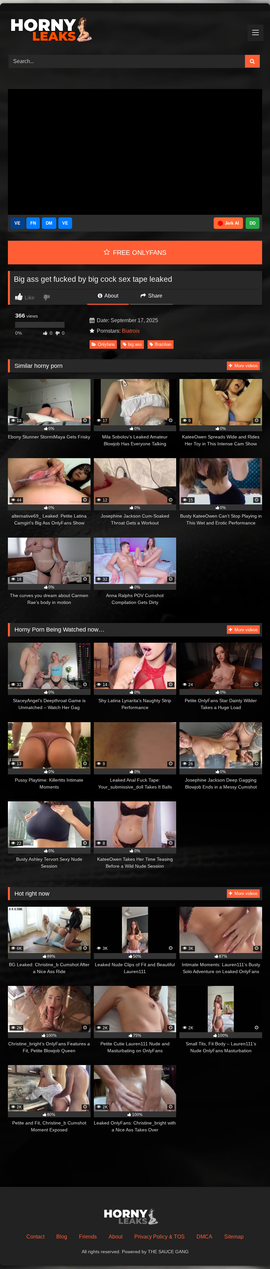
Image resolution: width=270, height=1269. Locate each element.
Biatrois (131, 331)
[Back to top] (249, 1249)
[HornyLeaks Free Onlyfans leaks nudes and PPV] (135, 30)
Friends (88, 1236)
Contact (35, 1236)
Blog (61, 1236)
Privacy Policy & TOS (159, 1236)
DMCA (204, 1236)
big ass (135, 344)
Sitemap (234, 1236)
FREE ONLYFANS (138, 252)
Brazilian (163, 344)
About (110, 296)
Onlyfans (106, 344)
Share (154, 296)
